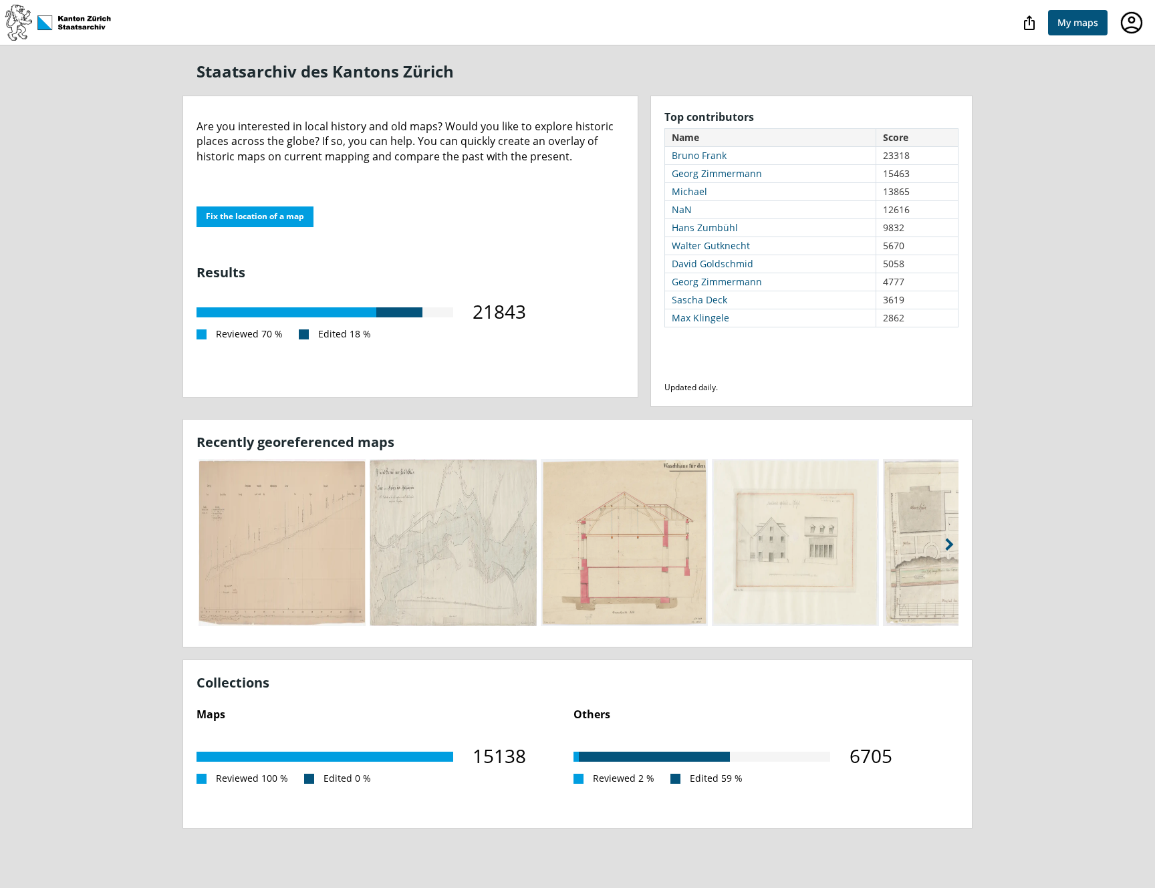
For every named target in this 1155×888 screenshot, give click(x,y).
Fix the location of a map (255, 216)
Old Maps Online (64, 22)
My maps (1077, 22)
